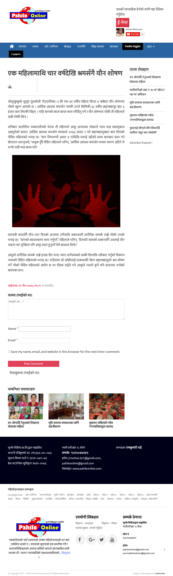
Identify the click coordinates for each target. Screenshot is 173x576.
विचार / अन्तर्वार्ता (76, 499)
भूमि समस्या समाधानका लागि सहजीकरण (63, 424)
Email (13, 340)
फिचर (18, 499)
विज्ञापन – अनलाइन (84, 523)
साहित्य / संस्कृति (131, 499)
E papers (16, 54)
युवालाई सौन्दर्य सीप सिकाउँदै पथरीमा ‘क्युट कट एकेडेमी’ (145, 130)
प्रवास (10, 499)
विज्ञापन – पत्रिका (109, 523)
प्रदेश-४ (123, 495)
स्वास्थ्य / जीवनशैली (149, 499)
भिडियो (26, 499)
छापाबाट (114, 46)
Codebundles (160, 573)
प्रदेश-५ (131, 495)
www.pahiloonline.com (87, 468)
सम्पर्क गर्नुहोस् (96, 528)
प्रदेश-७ (140, 495)
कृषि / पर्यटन (59, 495)
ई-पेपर (122, 23)
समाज (35, 46)
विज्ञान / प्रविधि (92, 499)
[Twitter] (91, 540)
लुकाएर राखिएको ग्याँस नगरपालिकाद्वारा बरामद (101, 424)
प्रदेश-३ (114, 495)
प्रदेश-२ (105, 495)
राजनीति (81, 46)
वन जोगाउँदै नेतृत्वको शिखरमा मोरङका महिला (23, 424)
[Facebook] (80, 540)
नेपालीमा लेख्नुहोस (132, 46)
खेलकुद (67, 46)
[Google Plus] (102, 540)
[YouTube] (112, 540)
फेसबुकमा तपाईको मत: (25, 373)
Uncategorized (15, 495)
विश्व (102, 499)
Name (13, 328)
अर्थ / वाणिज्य (51, 46)
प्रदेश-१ (96, 495)
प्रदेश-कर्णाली (151, 495)
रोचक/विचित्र (60, 499)
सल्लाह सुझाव (82, 528)
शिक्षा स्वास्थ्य (97, 46)
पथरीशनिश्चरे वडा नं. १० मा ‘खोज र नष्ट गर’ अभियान (147, 92)
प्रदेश (149, 47)
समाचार (22, 46)
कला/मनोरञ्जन (45, 495)
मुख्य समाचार (37, 499)
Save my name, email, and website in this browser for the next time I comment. (65, 351)
